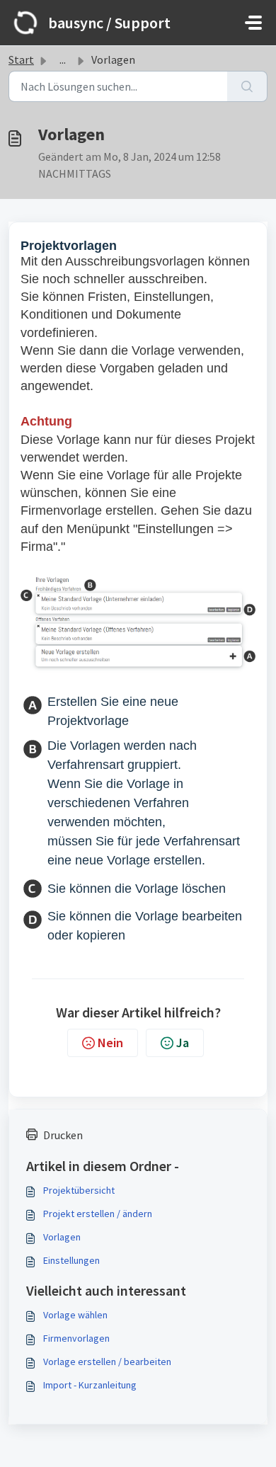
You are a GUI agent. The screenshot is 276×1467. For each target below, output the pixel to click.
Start (21, 59)
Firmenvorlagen (76, 1338)
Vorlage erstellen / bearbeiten (107, 1361)
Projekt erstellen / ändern (97, 1213)
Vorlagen (62, 1237)
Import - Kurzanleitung (90, 1384)
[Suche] (247, 86)
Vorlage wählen (75, 1314)
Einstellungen (71, 1260)
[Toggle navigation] (253, 22)
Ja (182, 1042)
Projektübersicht (79, 1190)
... (62, 59)
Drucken (63, 1135)
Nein (110, 1042)
